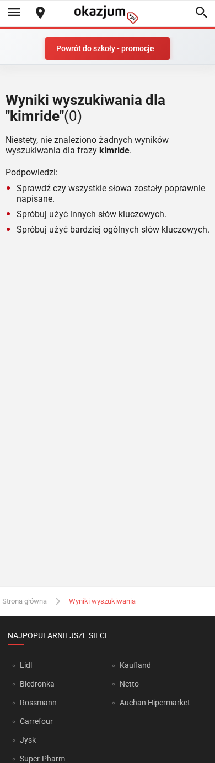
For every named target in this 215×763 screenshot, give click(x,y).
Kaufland (135, 665)
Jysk (28, 740)
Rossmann (38, 702)
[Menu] (13, 13)
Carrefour (36, 721)
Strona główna (24, 601)
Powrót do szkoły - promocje (105, 48)
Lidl (26, 665)
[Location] (40, 13)
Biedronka (37, 683)
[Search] (201, 13)
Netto (129, 683)
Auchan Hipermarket (155, 702)
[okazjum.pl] (107, 14)
